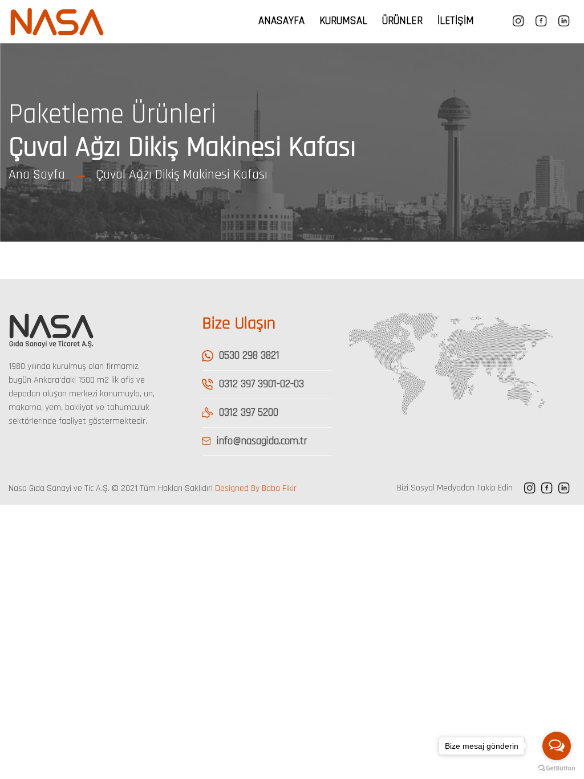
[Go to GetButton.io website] (556, 767)
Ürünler (402, 21)
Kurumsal (343, 21)
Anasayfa (281, 21)
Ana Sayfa (37, 174)
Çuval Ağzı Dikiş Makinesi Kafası (181, 174)
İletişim (455, 21)
